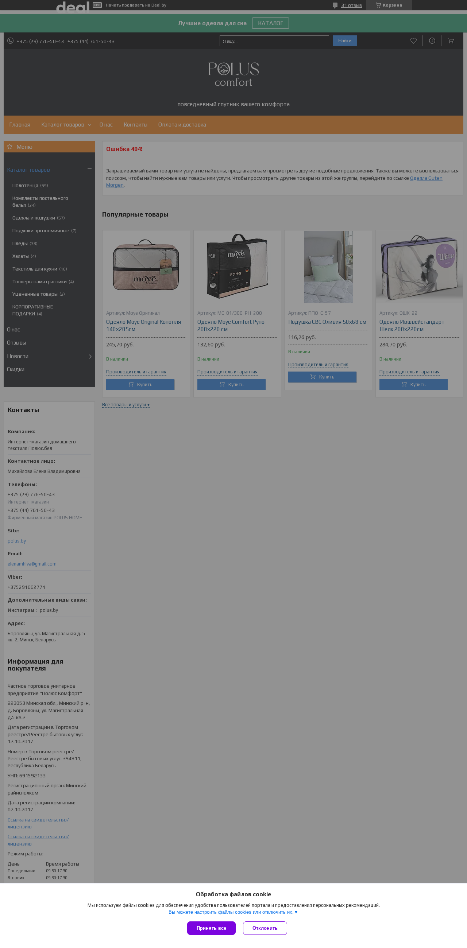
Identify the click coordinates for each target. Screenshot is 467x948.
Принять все (211, 928)
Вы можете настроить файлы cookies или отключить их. (231, 912)
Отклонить (265, 928)
